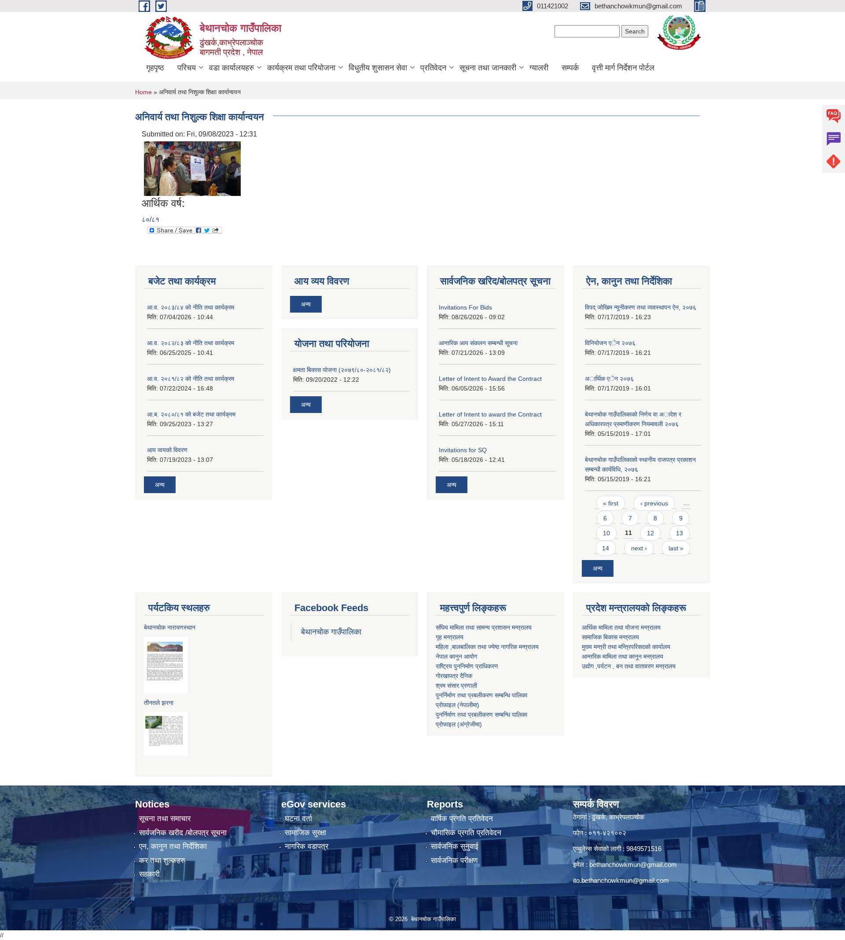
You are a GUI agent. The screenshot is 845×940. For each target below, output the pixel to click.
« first (610, 503)
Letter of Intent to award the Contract (490, 414)
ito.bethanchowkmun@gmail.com (621, 880)
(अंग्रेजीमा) (469, 724)
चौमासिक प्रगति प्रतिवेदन (466, 833)
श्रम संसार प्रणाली (456, 685)
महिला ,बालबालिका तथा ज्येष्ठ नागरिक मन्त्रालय (487, 646)
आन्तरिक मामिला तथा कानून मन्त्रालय (622, 656)
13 (679, 533)
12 (650, 533)
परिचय (186, 67)
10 (606, 533)
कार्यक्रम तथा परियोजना (301, 67)
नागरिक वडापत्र (306, 846)
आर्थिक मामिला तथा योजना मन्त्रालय (621, 627)
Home (143, 92)
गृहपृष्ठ (155, 67)
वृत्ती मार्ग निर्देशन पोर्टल (623, 67)
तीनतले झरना (158, 702)
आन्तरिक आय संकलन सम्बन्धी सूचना (478, 343)
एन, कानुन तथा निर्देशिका (173, 846)
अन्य (160, 484)
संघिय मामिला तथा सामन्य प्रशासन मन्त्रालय (484, 627)
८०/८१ (150, 219)
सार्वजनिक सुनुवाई (454, 846)
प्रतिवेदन (433, 67)
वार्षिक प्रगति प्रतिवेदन (462, 819)
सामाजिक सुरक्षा (305, 833)
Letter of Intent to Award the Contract (490, 378)
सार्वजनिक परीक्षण (454, 860)
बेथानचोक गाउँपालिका (331, 631)
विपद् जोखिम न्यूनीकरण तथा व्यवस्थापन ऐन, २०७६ (640, 307)
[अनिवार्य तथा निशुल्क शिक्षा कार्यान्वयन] (192, 168)
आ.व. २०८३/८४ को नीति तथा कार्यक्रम (190, 307)
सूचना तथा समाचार (165, 819)
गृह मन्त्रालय (449, 637)
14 (605, 548)
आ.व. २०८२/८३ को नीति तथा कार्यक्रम (190, 343)
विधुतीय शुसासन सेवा (378, 67)
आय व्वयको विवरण (167, 449)
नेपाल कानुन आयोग (456, 656)
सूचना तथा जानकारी (487, 67)
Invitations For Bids (465, 307)
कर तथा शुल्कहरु (162, 860)
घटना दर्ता (298, 819)
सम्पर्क (570, 67)
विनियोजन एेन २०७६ (610, 343)
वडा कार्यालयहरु (231, 67)
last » (676, 548)
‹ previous (654, 503)
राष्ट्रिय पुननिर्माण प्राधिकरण (467, 666)
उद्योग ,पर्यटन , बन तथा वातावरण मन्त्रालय (629, 666)
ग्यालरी (538, 67)
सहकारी (149, 874)
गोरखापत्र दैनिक (454, 675)
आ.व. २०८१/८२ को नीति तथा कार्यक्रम (190, 378)
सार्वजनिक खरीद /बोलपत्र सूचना (183, 833)
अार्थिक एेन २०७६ (609, 378)
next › (639, 548)
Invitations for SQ (463, 449)
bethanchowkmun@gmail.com (633, 864)
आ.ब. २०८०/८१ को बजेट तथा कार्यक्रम (191, 414)
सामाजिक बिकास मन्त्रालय (610, 637)
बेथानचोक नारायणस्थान (169, 627)
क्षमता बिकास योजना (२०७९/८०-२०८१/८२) (342, 369)
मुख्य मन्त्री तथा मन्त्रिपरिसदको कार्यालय (626, 646)
